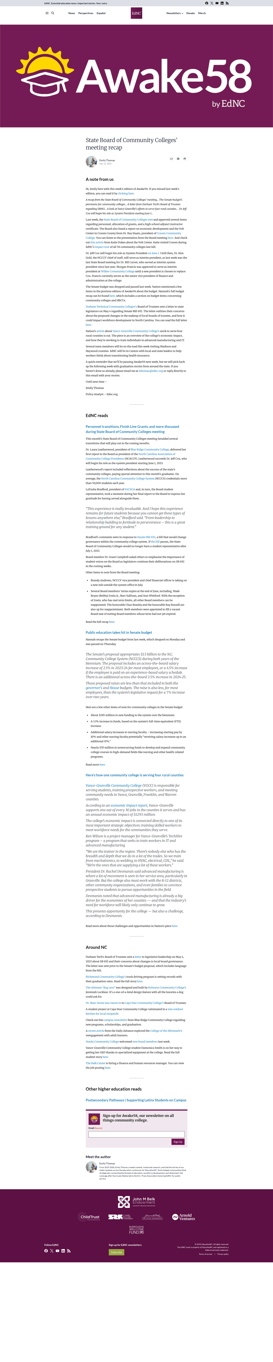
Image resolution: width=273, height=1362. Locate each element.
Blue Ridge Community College (150, 449)
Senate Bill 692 (146, 537)
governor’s (94, 688)
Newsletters (174, 13)
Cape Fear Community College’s (144, 1003)
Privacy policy (223, 1254)
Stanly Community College (102, 1041)
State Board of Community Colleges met (128, 219)
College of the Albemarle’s (166, 1030)
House (114, 688)
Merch (202, 13)
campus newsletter (115, 1020)
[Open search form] (52, 13)
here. (112, 621)
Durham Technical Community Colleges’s (111, 306)
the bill (155, 541)
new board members (145, 1041)
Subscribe (116, 1252)
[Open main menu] (47, 13)
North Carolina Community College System (127, 478)
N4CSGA (130, 489)
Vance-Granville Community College (114, 785)
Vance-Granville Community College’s (136, 331)
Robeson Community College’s (167, 987)
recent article (96, 1030)
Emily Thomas (107, 160)
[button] (178, 158)
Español (101, 13)
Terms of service (205, 1254)
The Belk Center (96, 1063)
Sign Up (178, 1141)
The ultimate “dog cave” (100, 987)
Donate (190, 13)
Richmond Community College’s (106, 976)
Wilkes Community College (118, 271)
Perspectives (85, 13)
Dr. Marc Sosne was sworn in (103, 1003)
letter (138, 956)
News (71, 13)
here (139, 981)
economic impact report (129, 805)
